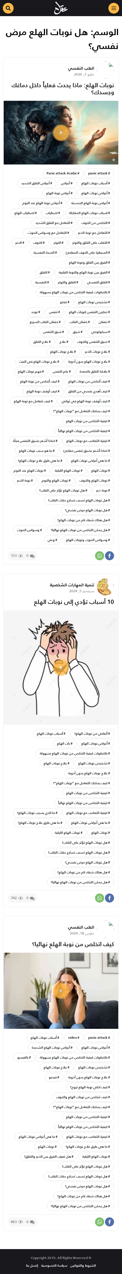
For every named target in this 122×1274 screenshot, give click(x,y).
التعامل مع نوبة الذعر (93, 232)
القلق (43, 272)
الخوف (37, 242)
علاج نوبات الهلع (61, 351)
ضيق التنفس (52, 331)
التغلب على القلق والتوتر (90, 242)
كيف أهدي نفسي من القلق (88, 391)
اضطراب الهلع (24, 212)
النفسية (41, 282)
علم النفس (60, 371)
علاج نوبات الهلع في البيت (38, 361)
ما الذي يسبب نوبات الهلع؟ (36, 812)
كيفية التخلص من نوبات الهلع (87, 421)
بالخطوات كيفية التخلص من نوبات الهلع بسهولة (74, 292)
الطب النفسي (81, 68)
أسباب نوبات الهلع (94, 183)
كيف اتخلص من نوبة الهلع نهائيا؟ (73, 944)
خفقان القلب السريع (44, 321)
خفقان (103, 321)
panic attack (98, 173)
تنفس (53, 312)
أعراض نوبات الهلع (94, 193)
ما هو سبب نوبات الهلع (35, 450)
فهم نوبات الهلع (29, 371)
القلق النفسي (97, 282)
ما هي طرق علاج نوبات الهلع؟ (39, 460)
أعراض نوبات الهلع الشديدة (51, 1047)
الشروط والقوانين (83, 1265)
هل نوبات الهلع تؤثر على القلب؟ (62, 490)
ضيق (76, 331)
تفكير (63, 302)
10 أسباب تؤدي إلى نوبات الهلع (74, 602)
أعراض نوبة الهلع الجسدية (89, 203)
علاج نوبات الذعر (96, 351)
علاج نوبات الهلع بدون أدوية (88, 361)
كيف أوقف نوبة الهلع (42, 391)
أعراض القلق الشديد (35, 183)
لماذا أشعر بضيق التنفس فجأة (34, 440)
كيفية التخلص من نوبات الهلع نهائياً (83, 430)
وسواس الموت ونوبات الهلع (87, 539)
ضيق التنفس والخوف (92, 341)
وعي (51, 539)
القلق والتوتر (67, 282)
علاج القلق (40, 341)
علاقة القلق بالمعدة (94, 371)
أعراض (65, 183)
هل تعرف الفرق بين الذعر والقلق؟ (47, 1156)
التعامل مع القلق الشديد (52, 222)
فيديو (53, 1077)
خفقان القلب (78, 321)
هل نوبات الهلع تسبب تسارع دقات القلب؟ (78, 500)
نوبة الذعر (23, 480)
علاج (63, 341)
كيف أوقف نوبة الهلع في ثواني (85, 401)
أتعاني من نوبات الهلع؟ (91, 733)
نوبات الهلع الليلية (67, 470)
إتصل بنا (32, 1265)
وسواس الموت (28, 530)
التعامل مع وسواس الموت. (47, 232)
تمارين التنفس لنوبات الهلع (88, 312)
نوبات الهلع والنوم (55, 480)
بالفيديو (22, 1057)
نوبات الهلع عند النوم (28, 470)
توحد (34, 312)
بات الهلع (63, 743)
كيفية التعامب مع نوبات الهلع (87, 440)
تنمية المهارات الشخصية (72, 584)
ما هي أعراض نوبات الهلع (89, 460)
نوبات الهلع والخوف (93, 480)
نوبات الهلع (99, 470)
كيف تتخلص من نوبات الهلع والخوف (82, 1097)
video (72, 1037)
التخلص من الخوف (94, 222)
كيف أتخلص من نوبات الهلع (88, 381)
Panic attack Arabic (62, 173)
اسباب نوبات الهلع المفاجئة (88, 212)
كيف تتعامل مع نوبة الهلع (32, 401)
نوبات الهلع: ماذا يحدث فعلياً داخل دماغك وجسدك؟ (63, 88)
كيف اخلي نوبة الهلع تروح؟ (89, 1087)
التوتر (57, 242)
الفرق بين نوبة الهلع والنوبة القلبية (83, 272)
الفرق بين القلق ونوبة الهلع (88, 262)
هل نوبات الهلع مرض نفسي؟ (86, 510)
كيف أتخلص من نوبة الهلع (38, 381)
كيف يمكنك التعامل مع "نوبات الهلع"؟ (80, 411)
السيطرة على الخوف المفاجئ (87, 252)
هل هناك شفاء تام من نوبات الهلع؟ (82, 520)
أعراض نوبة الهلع (58, 193)
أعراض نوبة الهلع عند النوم (41, 203)
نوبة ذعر (102, 490)
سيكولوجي (99, 331)
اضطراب (52, 212)
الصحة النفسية (43, 252)
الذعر (18, 242)
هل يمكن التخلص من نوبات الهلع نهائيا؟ (79, 530)
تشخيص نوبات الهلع (93, 302)
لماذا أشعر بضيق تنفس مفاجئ (86, 450)
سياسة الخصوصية (54, 1265)
